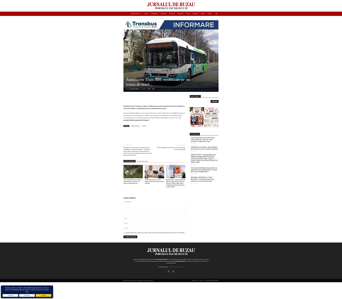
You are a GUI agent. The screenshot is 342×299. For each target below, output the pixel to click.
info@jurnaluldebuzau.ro (176, 267)
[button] (216, 14)
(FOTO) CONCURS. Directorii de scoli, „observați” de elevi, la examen (171, 148)
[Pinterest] (145, 100)
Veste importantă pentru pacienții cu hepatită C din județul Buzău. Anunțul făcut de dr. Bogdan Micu (204, 170)
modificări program (135, 126)
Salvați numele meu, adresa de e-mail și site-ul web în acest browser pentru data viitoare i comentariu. (155, 232)
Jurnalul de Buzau (134, 88)
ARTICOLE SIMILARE (130, 161)
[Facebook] (136, 100)
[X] (141, 100)
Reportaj (180, 14)
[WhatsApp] (149, 100)
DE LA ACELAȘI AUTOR (142, 161)
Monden (195, 14)
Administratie (135, 14)
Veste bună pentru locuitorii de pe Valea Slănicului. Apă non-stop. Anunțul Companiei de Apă (132, 181)
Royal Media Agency (148, 280)
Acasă (124, 18)
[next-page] (127, 190)
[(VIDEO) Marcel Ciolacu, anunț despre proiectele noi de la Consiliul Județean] (154, 171)
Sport (210, 14)
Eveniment (154, 14)
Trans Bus (144, 126)
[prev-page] (124, 190)
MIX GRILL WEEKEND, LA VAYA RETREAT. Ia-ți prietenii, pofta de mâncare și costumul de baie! (202, 179)
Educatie (172, 14)
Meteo (203, 14)
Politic (146, 14)
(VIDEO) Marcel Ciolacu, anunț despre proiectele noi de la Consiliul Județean (154, 181)
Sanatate (163, 14)
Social (188, 14)
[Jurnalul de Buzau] (171, 6)
